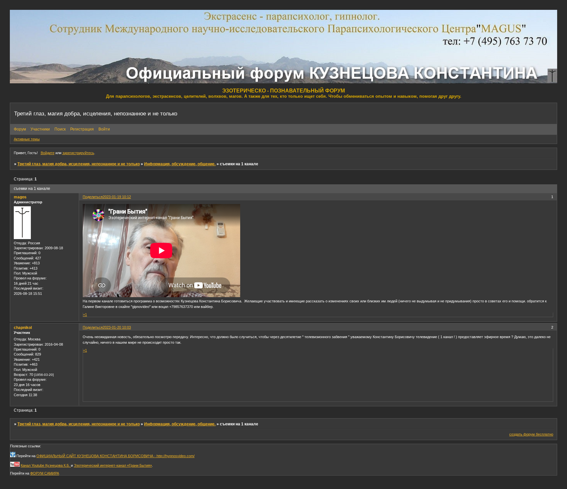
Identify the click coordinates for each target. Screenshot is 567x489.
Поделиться (93, 197)
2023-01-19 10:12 (117, 197)
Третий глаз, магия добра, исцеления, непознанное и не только (78, 164)
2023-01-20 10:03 (117, 327)
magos (20, 197)
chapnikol (23, 327)
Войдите (47, 153)
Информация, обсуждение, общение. (180, 164)
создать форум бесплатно (531, 434)
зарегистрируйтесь (78, 153)
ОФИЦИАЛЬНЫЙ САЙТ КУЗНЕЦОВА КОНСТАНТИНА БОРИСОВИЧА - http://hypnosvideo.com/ (115, 456)
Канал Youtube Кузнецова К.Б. (46, 465)
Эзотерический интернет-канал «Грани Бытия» (113, 465)
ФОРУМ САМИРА (44, 473)
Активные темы (27, 139)
